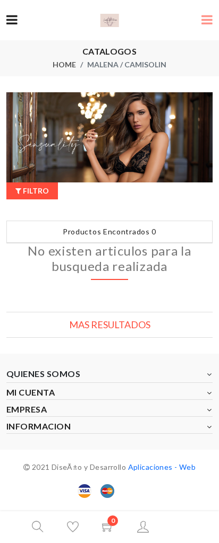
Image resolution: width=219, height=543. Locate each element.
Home (64, 64)
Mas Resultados (109, 324)
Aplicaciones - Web (162, 466)
